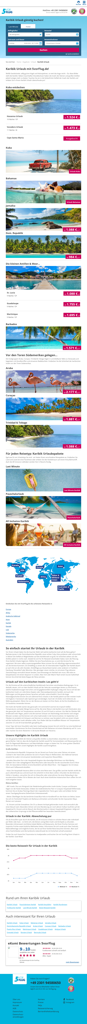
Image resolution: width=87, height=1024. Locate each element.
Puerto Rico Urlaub (14, 929)
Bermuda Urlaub (40, 932)
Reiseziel (47, 31)
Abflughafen (13, 31)
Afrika (8, 613)
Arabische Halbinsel (13, 616)
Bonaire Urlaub (26, 932)
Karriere (41, 999)
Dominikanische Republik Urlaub (19, 926)
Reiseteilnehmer (51, 39)
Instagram (70, 1002)
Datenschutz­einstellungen (18, 1015)
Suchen (43, 50)
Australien (9, 640)
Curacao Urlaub (50, 926)
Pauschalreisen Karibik (28, 904)
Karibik (8, 623)
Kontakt (16, 1005)
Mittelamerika (11, 636)
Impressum (17, 1002)
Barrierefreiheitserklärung (46, 1011)
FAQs (40, 1005)
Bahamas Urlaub (37, 923)
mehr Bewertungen (72, 962)
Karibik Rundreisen (60, 904)
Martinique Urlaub (29, 929)
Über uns (16, 999)
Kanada (8, 626)
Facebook (70, 999)
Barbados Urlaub (64, 926)
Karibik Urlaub (12, 904)
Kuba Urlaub (24, 923)
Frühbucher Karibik (14, 908)
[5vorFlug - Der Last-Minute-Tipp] (7, 11)
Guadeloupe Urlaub (45, 929)
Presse (40, 1002)
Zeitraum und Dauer (16, 39)
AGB (14, 1008)
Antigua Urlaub (60, 929)
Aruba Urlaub (38, 926)
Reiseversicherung (45, 1008)
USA (7, 630)
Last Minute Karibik (30, 908)
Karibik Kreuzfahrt (44, 904)
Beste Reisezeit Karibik (47, 908)
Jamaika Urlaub (50, 923)
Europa (8, 609)
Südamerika (10, 633)
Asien (8, 619)
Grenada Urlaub (13, 932)
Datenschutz (18, 1011)
